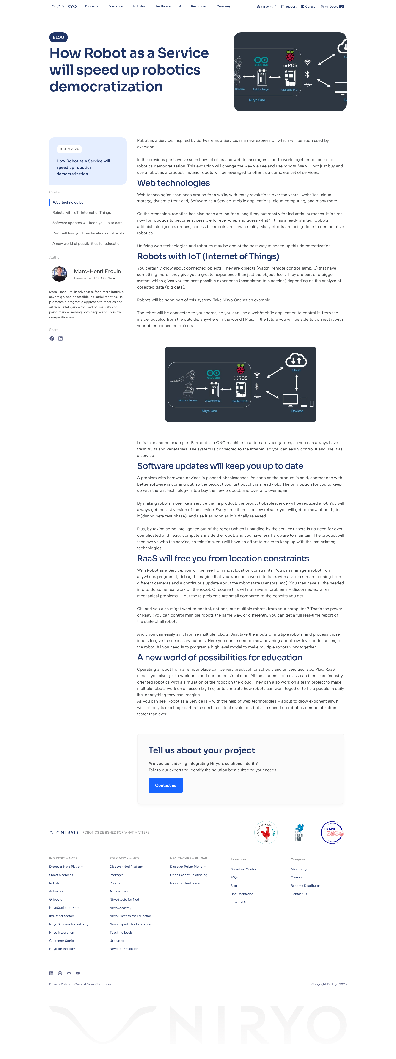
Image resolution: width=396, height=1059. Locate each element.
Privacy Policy (59, 984)
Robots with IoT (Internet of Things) (82, 212)
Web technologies (68, 202)
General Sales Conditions (93, 984)
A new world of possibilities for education (86, 243)
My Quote (333, 6)
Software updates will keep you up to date (87, 223)
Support (290, 6)
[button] (58, 37)
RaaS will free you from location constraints (88, 233)
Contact (310, 6)
